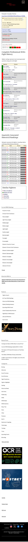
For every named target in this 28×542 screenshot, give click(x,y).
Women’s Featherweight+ (8, 250)
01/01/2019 (4, 172)
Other (2, 413)
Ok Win (3, 497)
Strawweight (5, 241)
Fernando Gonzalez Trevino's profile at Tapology (13, 19)
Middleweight (5, 222)
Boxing (3, 367)
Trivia (2, 431)
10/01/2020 (4, 156)
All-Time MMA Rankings (7, 298)
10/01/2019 (4, 165)
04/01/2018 (4, 178)
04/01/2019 (4, 169)
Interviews (3, 391)
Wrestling (3, 437)
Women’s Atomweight (7, 262)
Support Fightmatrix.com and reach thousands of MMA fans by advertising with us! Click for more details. (13, 281)
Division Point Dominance (8, 213)
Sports (2, 419)
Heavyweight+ (5, 216)
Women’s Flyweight (6, 256)
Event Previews (4, 373)
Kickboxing (3, 394)
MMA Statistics (4, 403)
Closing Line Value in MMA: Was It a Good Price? (12, 343)
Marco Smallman (8, 190)
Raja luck (4, 516)
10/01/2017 (4, 183)
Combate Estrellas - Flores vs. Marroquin (13, 91)
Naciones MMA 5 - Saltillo (10, 69)
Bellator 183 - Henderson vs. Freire (11, 120)
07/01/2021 (4, 152)
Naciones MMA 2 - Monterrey (10, 77)
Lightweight (5, 229)
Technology (4, 425)
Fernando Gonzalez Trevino (9, 14)
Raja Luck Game (5, 441)
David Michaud (6, 95)
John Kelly (6, 196)
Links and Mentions (6, 316)
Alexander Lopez (6, 117)
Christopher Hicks (6, 125)
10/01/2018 (4, 174)
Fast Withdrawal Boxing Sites (17, 531)
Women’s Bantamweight (7, 253)
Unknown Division (6, 265)
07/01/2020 (4, 158)
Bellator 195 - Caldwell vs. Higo (11, 113)
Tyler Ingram (5, 103)
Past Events (5, 319)
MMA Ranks (4, 400)
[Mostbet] (12, 489)
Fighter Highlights (5, 382)
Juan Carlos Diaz (6, 88)
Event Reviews (4, 376)
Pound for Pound (6, 210)
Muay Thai (3, 406)
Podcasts (3, 416)
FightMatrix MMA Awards (8, 313)
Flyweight (4, 238)
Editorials (3, 370)
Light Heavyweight (6, 219)
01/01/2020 (4, 163)
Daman (9, 531)
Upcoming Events (5, 434)
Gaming (3, 385)
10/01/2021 (4, 150)
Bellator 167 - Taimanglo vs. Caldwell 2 (12, 128)
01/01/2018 (4, 180)
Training (3, 428)
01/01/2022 (4, 147)
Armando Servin (6, 110)
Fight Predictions (5, 379)
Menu (23, 2)
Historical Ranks (5, 388)
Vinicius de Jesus (8, 192)
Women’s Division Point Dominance (10, 247)
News (2, 409)
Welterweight (5, 226)
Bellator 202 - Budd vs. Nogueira (11, 106)
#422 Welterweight (6, 39)
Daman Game (5, 504)
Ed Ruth (6, 194)
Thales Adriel (13, 46)
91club (3, 270)
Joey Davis (6, 197)
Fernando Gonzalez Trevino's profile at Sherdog (13, 18)
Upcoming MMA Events (7, 307)
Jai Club (5, 531)
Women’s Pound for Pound (8, 244)
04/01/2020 (4, 161)
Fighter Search (5, 295)
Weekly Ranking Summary (8, 304)
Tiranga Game (16, 532)
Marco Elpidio (6, 66)
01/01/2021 (4, 154)
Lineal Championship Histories (9, 310)
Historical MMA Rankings (8, 301)
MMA (2, 397)
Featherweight (5, 232)
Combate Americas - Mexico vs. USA (12, 98)
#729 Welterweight (6, 35)
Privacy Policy (16, 524)
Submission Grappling (6, 422)
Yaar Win (11, 532)
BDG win (4, 510)
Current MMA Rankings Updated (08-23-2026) (12, 346)
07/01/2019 (4, 167)
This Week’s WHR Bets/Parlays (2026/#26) (11, 354)
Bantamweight (5, 235)
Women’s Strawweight (7, 259)
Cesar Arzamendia (6, 81)
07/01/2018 (4, 176)
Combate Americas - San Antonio (11, 84)
